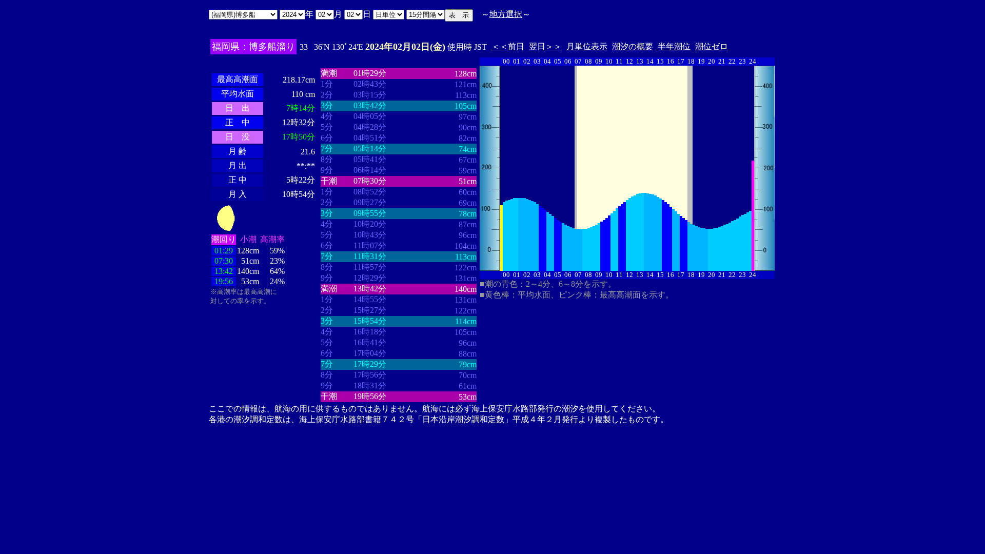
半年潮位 (674, 46)
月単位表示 (586, 46)
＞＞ (553, 46)
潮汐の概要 (632, 46)
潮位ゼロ (711, 46)
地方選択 (505, 14)
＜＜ (499, 46)
